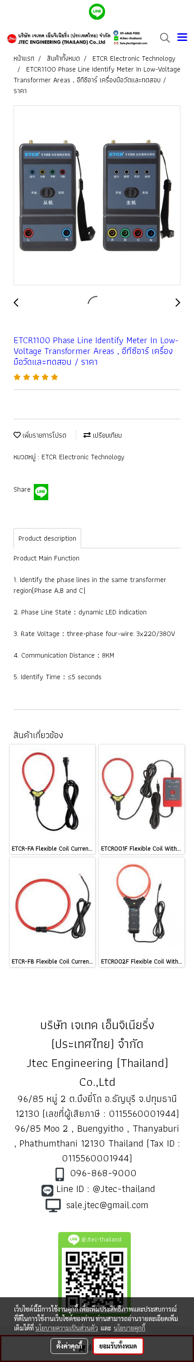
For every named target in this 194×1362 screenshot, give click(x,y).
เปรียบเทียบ (106, 435)
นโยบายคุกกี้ (129, 1328)
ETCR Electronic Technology (83, 456)
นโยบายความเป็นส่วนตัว (66, 1328)
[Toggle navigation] (182, 38)
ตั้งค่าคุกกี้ (69, 1346)
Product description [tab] (47, 538)
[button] (162, 38)
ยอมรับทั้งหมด (118, 1346)
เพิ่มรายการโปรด (43, 435)
